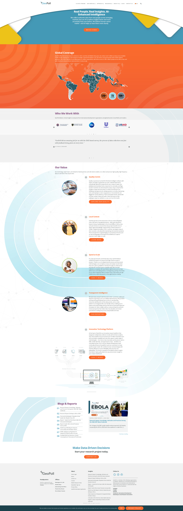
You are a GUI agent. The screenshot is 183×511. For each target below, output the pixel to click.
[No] (181, 508)
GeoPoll (85, 503)
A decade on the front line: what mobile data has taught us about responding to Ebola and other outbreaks (99, 499)
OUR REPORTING (97, 314)
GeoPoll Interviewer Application (78, 489)
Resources (108, 3)
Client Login (74, 474)
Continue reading (123, 434)
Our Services (90, 3)
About (72, 476)
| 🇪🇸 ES (136, 3)
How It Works (97, 278)
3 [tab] (91, 134)
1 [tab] (87, 134)
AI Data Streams (80, 3)
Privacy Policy (74, 487)
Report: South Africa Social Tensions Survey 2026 (99, 488)
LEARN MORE (96, 239)
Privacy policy (134, 508)
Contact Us (129, 3)
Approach (100, 3)
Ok (121, 508)
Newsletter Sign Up (75, 485)
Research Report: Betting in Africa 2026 (97, 478)
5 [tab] (96, 134)
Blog (123, 3)
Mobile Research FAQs (76, 482)
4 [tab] (93, 134)
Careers (73, 480)
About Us (116, 3)
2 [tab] (89, 134)
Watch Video (91, 30)
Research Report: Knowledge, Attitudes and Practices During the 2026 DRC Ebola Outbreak (108, 421)
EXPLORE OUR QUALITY (100, 201)
